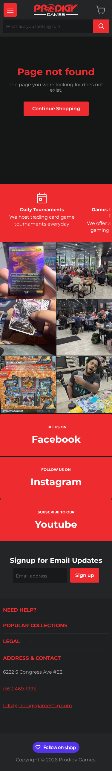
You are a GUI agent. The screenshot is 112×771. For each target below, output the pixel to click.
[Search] (101, 26)
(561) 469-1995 (19, 689)
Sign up (84, 575)
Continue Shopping (56, 108)
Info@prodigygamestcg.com (37, 705)
